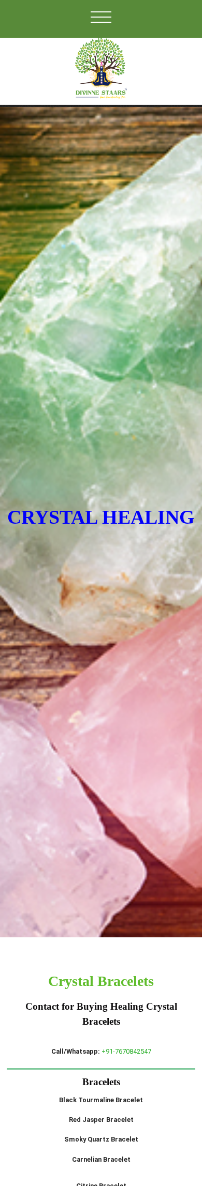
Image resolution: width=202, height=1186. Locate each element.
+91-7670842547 (126, 1051)
